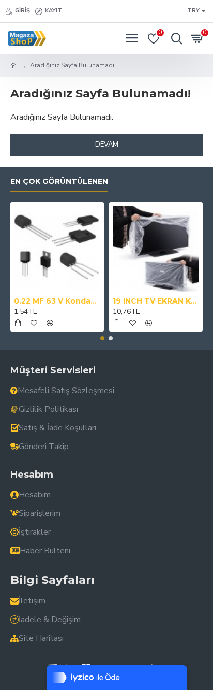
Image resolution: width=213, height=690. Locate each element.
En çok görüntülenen (59, 181)
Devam (106, 144)
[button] (102, 338)
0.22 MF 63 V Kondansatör (57, 301)
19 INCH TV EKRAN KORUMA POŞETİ (156, 301)
